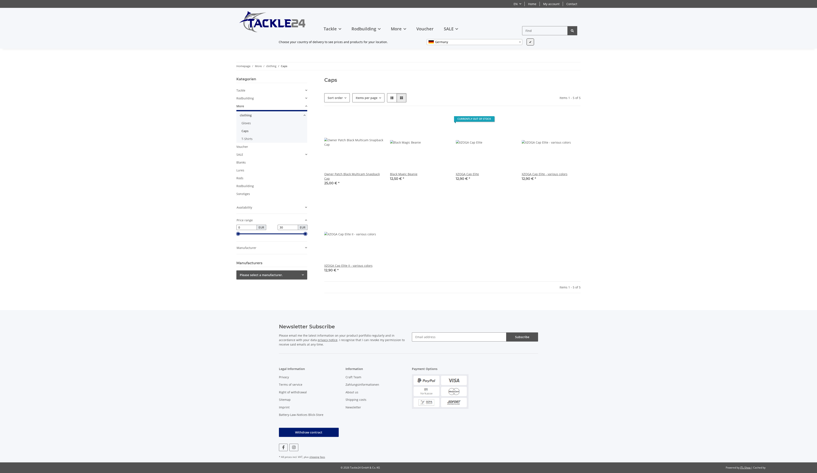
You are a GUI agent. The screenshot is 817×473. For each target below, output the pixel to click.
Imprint (284, 407)
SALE (239, 154)
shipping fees (317, 457)
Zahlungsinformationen (362, 385)
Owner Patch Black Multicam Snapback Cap (352, 176)
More (240, 106)
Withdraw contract (308, 432)
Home (532, 4)
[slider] (238, 234)
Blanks (241, 162)
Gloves (246, 123)
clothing (246, 115)
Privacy (284, 377)
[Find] (572, 30)
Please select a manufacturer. (261, 275)
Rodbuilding (245, 98)
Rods (239, 178)
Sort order (335, 98)
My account (551, 4)
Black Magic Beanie (403, 174)
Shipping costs (356, 400)
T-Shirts (247, 139)
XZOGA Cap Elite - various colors (544, 174)
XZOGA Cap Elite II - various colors (348, 266)
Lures (240, 170)
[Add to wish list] (369, 105)
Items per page (366, 98)
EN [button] (516, 4)
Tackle (240, 90)
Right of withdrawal (293, 392)
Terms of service (290, 385)
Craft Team (353, 377)
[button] (392, 97)
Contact (571, 4)
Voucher (242, 147)
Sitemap (285, 400)
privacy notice (327, 340)
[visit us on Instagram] (293, 447)
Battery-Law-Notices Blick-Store (301, 415)
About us (352, 392)
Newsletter (353, 407)
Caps (245, 131)
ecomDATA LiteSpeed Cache (783, 467)
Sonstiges (243, 194)
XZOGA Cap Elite (467, 174)
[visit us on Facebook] (283, 447)
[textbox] (474, 42)
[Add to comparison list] (358, 105)
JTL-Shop (745, 467)
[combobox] (474, 42)
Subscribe (522, 337)
